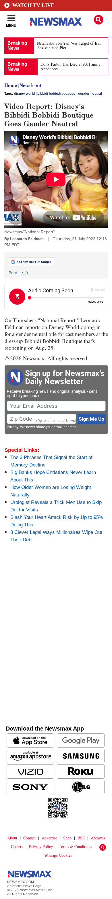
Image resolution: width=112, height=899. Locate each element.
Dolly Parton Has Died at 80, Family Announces (70, 66)
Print (13, 272)
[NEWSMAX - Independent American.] (56, 21)
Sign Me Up (91, 419)
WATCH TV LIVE (33, 5)
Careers (17, 846)
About (12, 838)
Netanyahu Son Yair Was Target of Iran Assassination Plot (69, 45)
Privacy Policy (41, 846)
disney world (24, 94)
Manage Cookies (58, 855)
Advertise (49, 838)
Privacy (12, 427)
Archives (98, 838)
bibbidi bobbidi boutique (56, 94)
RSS (81, 838)
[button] (98, 19)
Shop (67, 838)
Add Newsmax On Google (34, 261)
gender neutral (90, 94)
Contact (29, 838)
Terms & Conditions (75, 846)
